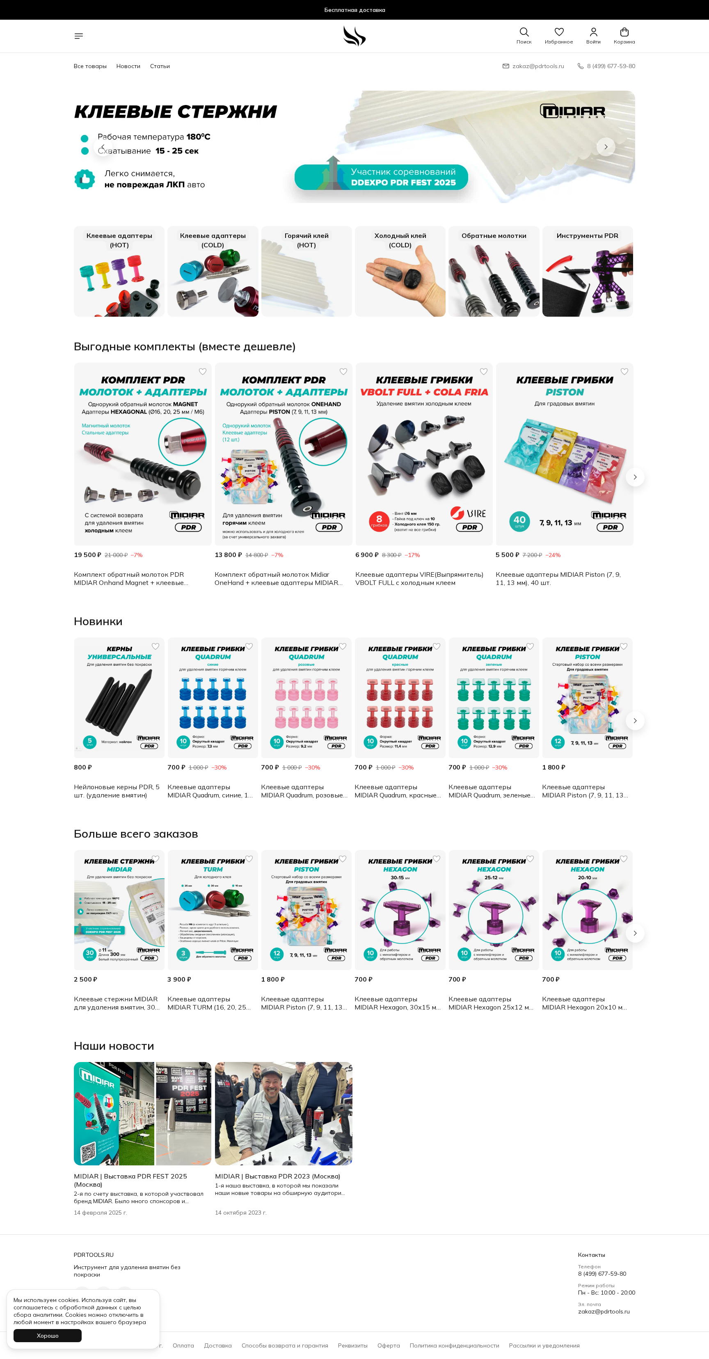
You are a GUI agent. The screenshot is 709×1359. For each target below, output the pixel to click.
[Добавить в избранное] (203, 372)
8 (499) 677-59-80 (602, 1273)
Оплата (183, 1345)
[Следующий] (635, 477)
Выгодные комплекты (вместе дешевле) (185, 346)
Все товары (90, 66)
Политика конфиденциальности (454, 1345)
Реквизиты (353, 1345)
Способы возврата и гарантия (285, 1345)
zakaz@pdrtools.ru (604, 1311)
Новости (128, 66)
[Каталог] (79, 36)
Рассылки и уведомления (544, 1345)
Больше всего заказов (136, 833)
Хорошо (48, 1335)
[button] (559, 36)
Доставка (218, 1345)
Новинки (98, 621)
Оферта (388, 1345)
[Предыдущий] (103, 146)
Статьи (160, 66)
